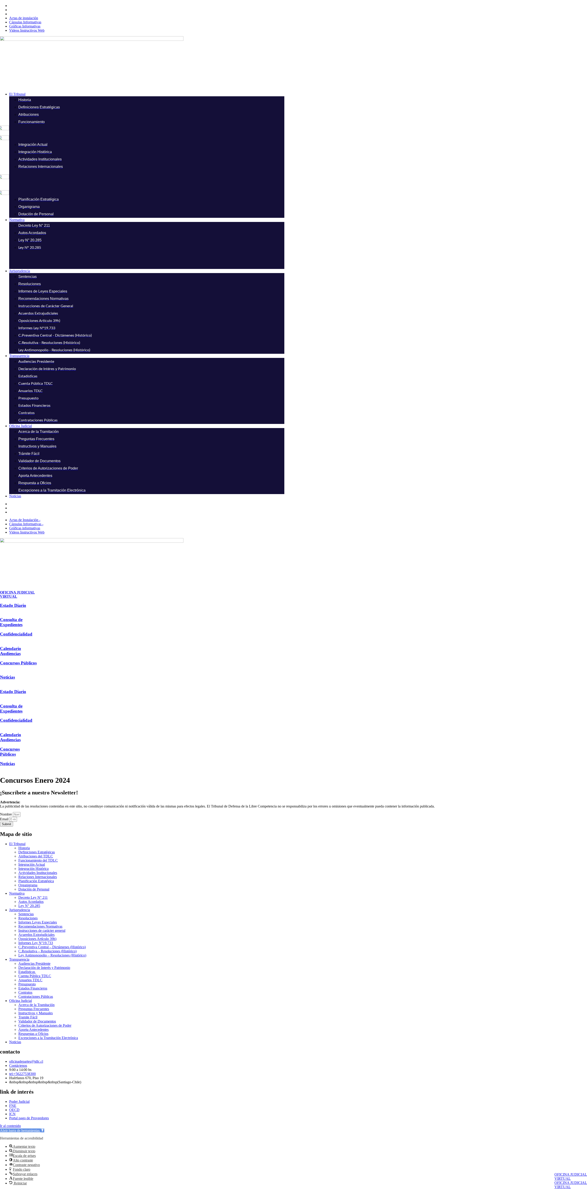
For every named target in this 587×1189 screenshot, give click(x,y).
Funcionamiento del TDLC (38, 860)
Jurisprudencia (19, 910)
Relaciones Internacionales (37, 877)
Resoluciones (28, 918)
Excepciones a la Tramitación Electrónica (48, 1038)
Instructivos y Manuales (35, 1013)
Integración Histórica (33, 869)
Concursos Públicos (18, 663)
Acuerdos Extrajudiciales (36, 935)
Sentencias (26, 914)
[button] (298, 94)
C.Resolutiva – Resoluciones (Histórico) (47, 951)
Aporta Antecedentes (33, 1029)
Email (4, 819)
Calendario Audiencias (10, 651)
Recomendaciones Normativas (40, 926)
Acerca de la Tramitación (36, 1005)
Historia (24, 848)
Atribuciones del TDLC (35, 856)
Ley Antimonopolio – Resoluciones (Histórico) (52, 955)
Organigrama (27, 885)
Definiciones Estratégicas (36, 852)
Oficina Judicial (20, 1001)
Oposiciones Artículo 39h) (37, 939)
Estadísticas (27, 972)
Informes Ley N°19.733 (35, 943)
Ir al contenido (10, 1126)
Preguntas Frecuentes (33, 1009)
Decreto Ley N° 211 (33, 897)
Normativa (17, 893)
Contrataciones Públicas (35, 996)
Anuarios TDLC (30, 980)
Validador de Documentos (37, 1021)
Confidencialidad (16, 634)
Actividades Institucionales (37, 873)
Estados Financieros (32, 988)
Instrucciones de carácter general (41, 930)
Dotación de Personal (33, 889)
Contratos (25, 992)
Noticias (7, 677)
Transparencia (19, 959)
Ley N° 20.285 (29, 906)
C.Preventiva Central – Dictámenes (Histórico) (52, 947)
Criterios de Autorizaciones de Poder (44, 1025)
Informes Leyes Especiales (37, 922)
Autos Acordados (31, 902)
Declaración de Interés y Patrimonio (44, 968)
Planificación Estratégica (36, 881)
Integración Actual (31, 864)
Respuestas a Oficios (33, 1034)
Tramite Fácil (27, 1017)
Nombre (6, 814)
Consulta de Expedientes (11, 622)
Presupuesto (27, 984)
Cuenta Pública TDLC (34, 976)
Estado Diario (13, 605)
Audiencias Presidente (34, 963)
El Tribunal (17, 844)
